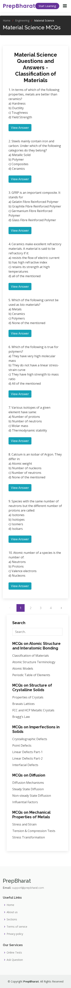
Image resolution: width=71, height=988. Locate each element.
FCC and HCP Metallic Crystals (33, 710)
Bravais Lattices (23, 704)
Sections (12, 919)
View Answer (20, 128)
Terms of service (17, 926)
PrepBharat (19, 6)
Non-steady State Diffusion (31, 795)
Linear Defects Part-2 (27, 758)
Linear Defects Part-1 (27, 752)
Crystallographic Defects (29, 739)
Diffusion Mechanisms (28, 783)
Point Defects (21, 745)
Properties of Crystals (27, 697)
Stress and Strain (24, 824)
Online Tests (14, 952)
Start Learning (47, 6)
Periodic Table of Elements (31, 675)
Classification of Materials (30, 655)
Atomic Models (22, 668)
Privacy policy (15, 934)
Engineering (22, 20)
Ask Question (15, 959)
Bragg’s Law (21, 717)
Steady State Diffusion (28, 789)
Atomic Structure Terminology (33, 662)
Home (6, 20)
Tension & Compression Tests (33, 831)
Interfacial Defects (25, 765)
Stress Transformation (28, 837)
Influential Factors (25, 802)
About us (12, 912)
